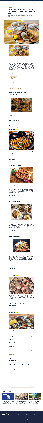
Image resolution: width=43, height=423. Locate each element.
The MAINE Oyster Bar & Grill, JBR (14, 81)
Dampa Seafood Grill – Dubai (13, 76)
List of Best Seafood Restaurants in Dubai (15, 73)
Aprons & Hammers (12, 82)
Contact (40, 0)
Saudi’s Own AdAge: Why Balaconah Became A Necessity (8, 402)
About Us (35, 414)
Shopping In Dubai (27, 419)
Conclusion (11, 83)
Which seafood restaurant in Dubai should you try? (16, 88)
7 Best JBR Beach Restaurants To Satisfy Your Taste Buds (21, 402)
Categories (30, 2)
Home (27, 2)
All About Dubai (10, 7)
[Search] (40, 2)
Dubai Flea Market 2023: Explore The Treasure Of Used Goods (34, 402)
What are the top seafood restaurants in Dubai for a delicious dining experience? (20, 89)
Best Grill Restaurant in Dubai (12, 354)
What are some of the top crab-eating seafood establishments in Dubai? (19, 87)
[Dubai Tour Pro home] (3, 3)
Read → (13, 407)
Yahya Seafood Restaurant (13, 78)
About (38, 0)
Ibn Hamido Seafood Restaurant (14, 77)
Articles (34, 2)
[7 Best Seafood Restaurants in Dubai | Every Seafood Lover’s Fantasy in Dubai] (21, 50)
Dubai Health (27, 415)
